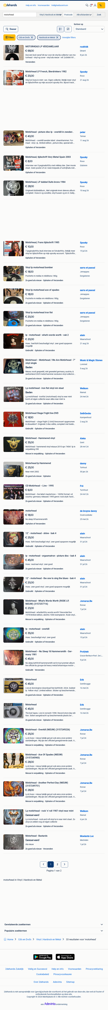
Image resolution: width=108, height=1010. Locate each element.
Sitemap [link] (70, 982)
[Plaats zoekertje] (101, 5)
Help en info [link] (31, 5)
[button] (91, 5)
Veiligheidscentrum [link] (59, 5)
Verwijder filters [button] (69, 37)
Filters (11, 37)
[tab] (60, 29)
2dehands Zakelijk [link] (14, 969)
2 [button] (57, 864)
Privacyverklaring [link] (94, 969)
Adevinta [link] (57, 982)
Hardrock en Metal (47, 37)
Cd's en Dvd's (24, 37)
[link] (13, 5)
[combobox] (20, 14)
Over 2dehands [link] (41, 982)
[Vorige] (43, 864)
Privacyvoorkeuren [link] (62, 974)
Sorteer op (78, 24)
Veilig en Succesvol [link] (37, 969)
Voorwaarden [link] (44, 5)
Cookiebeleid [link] (42, 974)
